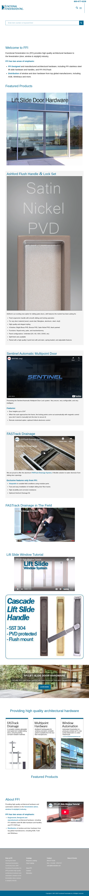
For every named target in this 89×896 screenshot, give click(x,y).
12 (54, 695)
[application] (44, 243)
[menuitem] (76, 8)
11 (52, 695)
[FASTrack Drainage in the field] (44, 525)
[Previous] (2, 681)
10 (50, 695)
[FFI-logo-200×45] (12, 8)
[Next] (87, 681)
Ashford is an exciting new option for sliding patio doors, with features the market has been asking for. (41, 314)
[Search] (76, 8)
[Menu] (80, 8)
